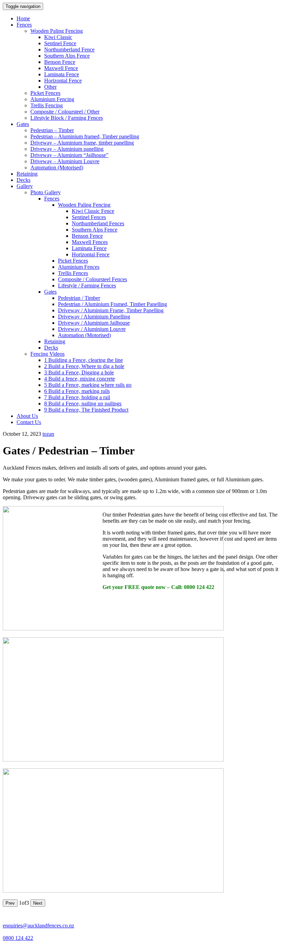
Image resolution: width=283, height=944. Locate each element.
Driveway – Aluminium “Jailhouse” (69, 155)
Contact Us (29, 422)
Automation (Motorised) (56, 167)
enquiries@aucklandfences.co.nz (38, 925)
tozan (48, 434)
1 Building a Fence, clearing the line (83, 360)
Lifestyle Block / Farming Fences (66, 118)
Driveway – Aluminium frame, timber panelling (82, 143)
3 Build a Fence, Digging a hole (79, 372)
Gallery (25, 186)
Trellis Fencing (46, 105)
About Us (27, 416)
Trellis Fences (73, 273)
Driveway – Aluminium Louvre (64, 161)
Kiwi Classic (58, 37)
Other (50, 87)
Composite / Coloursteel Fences (92, 279)
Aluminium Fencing (52, 99)
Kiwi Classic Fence (93, 211)
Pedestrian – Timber (52, 130)
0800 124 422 (18, 938)
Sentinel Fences (89, 217)
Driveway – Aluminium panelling (67, 149)
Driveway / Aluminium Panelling (94, 316)
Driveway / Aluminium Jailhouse (94, 323)
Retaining (27, 174)
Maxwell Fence (61, 68)
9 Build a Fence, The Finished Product (86, 410)
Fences (24, 25)
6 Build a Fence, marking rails (77, 391)
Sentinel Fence (60, 43)
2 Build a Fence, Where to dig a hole (84, 366)
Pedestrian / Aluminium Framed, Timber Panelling (112, 304)
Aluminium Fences (78, 267)
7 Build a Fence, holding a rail (77, 397)
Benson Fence (59, 62)
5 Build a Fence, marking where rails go (87, 385)
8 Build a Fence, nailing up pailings (82, 403)
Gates (23, 124)
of (24, 903)
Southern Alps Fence (67, 56)
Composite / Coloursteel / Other (64, 112)
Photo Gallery (45, 192)
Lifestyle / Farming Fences (87, 285)
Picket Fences (45, 93)
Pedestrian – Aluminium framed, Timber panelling (84, 136)
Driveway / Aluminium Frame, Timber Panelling (111, 310)
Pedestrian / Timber (79, 298)
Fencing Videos (47, 354)
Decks (23, 180)
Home (23, 18)
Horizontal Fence (63, 80)
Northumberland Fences (98, 223)
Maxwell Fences (90, 242)
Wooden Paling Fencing (56, 31)
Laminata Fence (61, 74)
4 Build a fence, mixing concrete (79, 379)
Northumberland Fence (69, 49)
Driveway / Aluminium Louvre (92, 329)
